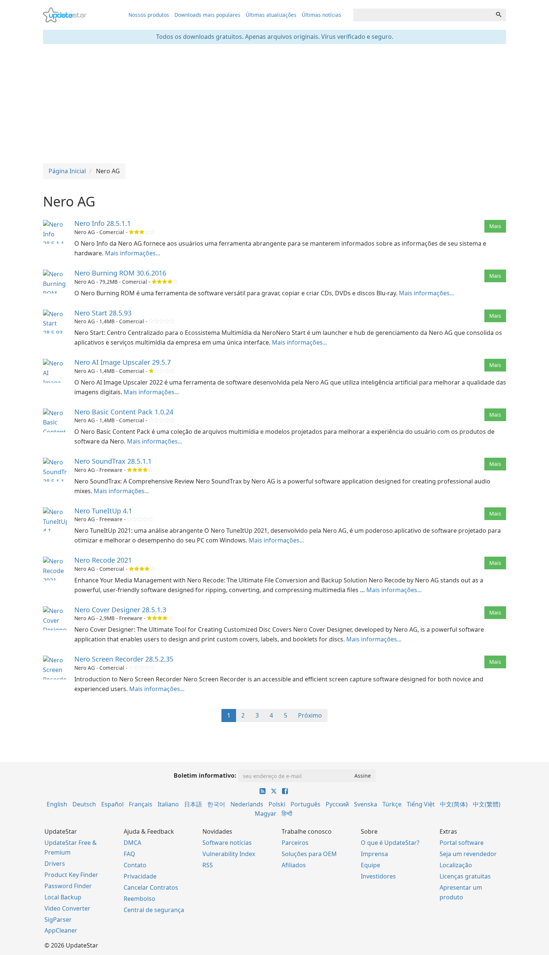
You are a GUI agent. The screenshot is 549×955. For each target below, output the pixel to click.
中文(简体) (454, 804)
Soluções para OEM (309, 854)
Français (140, 804)
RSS (207, 865)
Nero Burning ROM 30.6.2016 (120, 272)
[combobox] (422, 15)
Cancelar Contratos (151, 887)
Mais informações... (132, 253)
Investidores (378, 876)
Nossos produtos (148, 14)
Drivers (54, 863)
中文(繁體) (486, 804)
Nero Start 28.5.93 (102, 312)
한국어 (216, 804)
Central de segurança (154, 910)
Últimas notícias (321, 14)
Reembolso (139, 899)
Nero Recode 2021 (103, 560)
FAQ (129, 854)
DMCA (132, 843)
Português (305, 804)
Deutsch (84, 804)
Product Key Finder (71, 875)
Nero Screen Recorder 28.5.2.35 (123, 658)
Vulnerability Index (228, 854)
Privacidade (140, 876)
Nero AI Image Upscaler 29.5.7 (122, 362)
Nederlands (246, 804)
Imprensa (374, 854)
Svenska (365, 804)
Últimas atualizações (271, 14)
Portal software (462, 843)
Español (112, 804)
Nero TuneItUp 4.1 (103, 510)
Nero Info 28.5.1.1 (102, 223)
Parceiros (295, 843)
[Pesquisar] (498, 15)
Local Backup (62, 897)
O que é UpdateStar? (390, 843)
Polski (277, 804)
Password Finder (68, 886)
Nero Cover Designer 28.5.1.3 (120, 609)
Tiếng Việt (421, 804)
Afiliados (294, 865)
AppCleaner (60, 930)
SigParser (58, 919)
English (57, 804)
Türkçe (391, 804)
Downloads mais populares (207, 14)
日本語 (193, 804)
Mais (495, 226)
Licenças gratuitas (465, 876)
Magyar (265, 813)
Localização (456, 865)
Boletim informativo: (205, 775)
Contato (135, 865)
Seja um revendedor (468, 854)
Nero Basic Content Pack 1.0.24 (123, 411)
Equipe (370, 865)
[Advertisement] (274, 104)
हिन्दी (287, 813)
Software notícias (227, 843)
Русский (337, 804)
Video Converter (67, 908)
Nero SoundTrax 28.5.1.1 (113, 461)
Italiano (168, 804)
